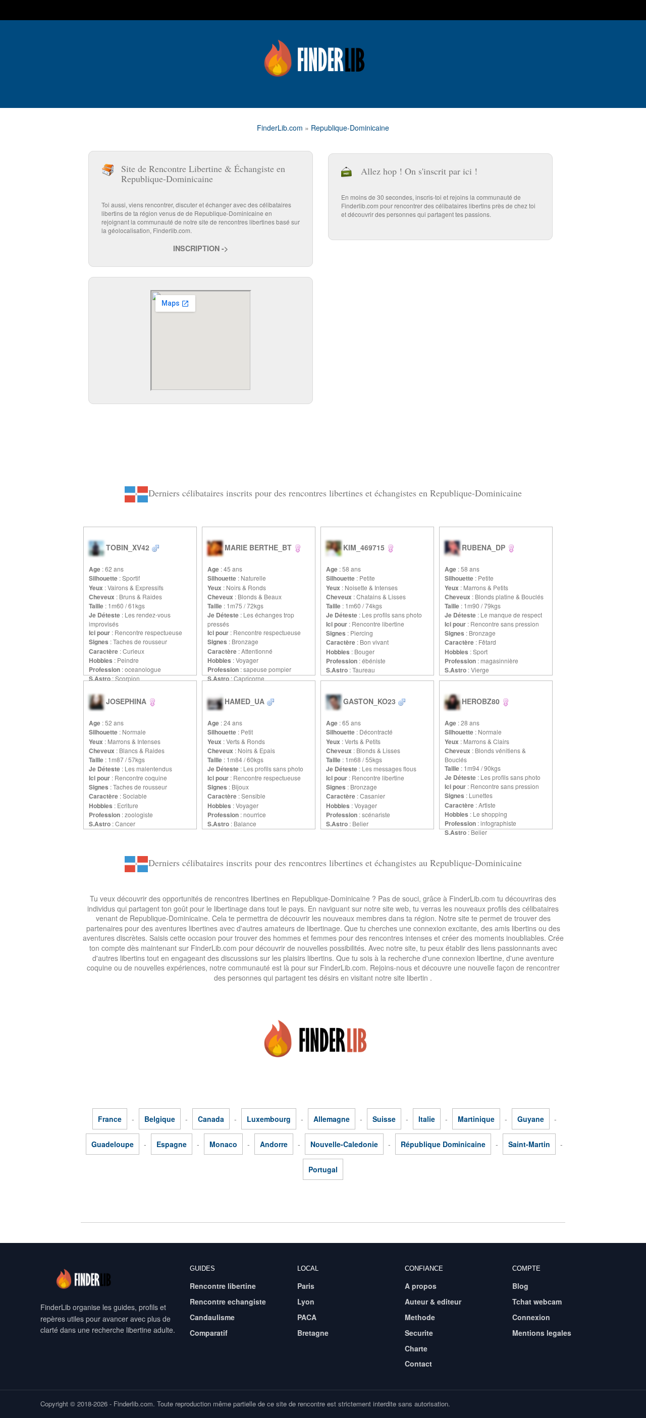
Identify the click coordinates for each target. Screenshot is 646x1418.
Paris (305, 1286)
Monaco (223, 1144)
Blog (520, 1286)
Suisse (384, 1119)
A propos (421, 1286)
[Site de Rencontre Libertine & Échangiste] (323, 58)
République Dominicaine (443, 1144)
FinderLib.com (280, 128)
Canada (211, 1119)
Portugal (323, 1169)
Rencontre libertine (223, 1286)
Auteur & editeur (433, 1301)
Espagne (171, 1144)
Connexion (531, 1317)
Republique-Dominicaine (350, 128)
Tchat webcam (537, 1301)
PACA (306, 1317)
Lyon (305, 1301)
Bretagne (313, 1333)
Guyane (530, 1119)
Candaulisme (212, 1317)
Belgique (159, 1119)
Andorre (274, 1144)
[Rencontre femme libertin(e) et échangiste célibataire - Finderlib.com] (298, 547)
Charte (416, 1348)
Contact (418, 1363)
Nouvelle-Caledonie (344, 1144)
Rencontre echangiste (228, 1301)
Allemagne (331, 1119)
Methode (420, 1317)
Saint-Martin (529, 1144)
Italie (426, 1119)
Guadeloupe (112, 1144)
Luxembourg (269, 1119)
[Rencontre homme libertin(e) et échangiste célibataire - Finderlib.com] (155, 547)
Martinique (476, 1119)
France (110, 1119)
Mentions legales (541, 1333)
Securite (419, 1333)
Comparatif (209, 1333)
